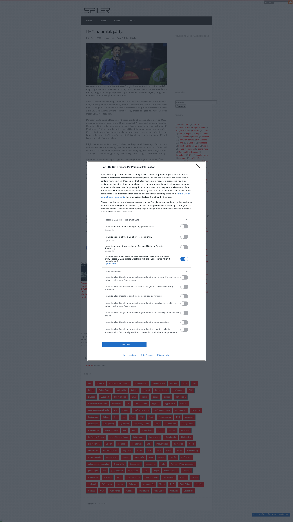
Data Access (146, 355)
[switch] (184, 226)
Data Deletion (129, 355)
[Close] (199, 167)
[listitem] (146, 219)
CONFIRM (124, 344)
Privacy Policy (163, 355)
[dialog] (146, 261)
